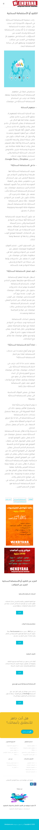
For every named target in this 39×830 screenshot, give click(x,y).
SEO (15, 754)
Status (33, 750)
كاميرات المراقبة (30, 767)
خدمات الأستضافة (30, 769)
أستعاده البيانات (31, 765)
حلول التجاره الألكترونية (29, 754)
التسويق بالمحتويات (12, 745)
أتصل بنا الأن (26, 732)
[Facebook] (34, 784)
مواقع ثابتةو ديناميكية (29, 748)
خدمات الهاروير (31, 763)
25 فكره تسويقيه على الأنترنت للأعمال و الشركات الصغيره (19, 806)
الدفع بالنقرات (13, 748)
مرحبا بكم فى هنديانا (12, 763)
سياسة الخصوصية (12, 765)
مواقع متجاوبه (31, 745)
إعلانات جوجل (13, 750)
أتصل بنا (14, 767)
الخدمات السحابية (30, 771)
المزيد (19, 612)
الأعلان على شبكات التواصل (10, 752)
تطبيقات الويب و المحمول (28, 752)
